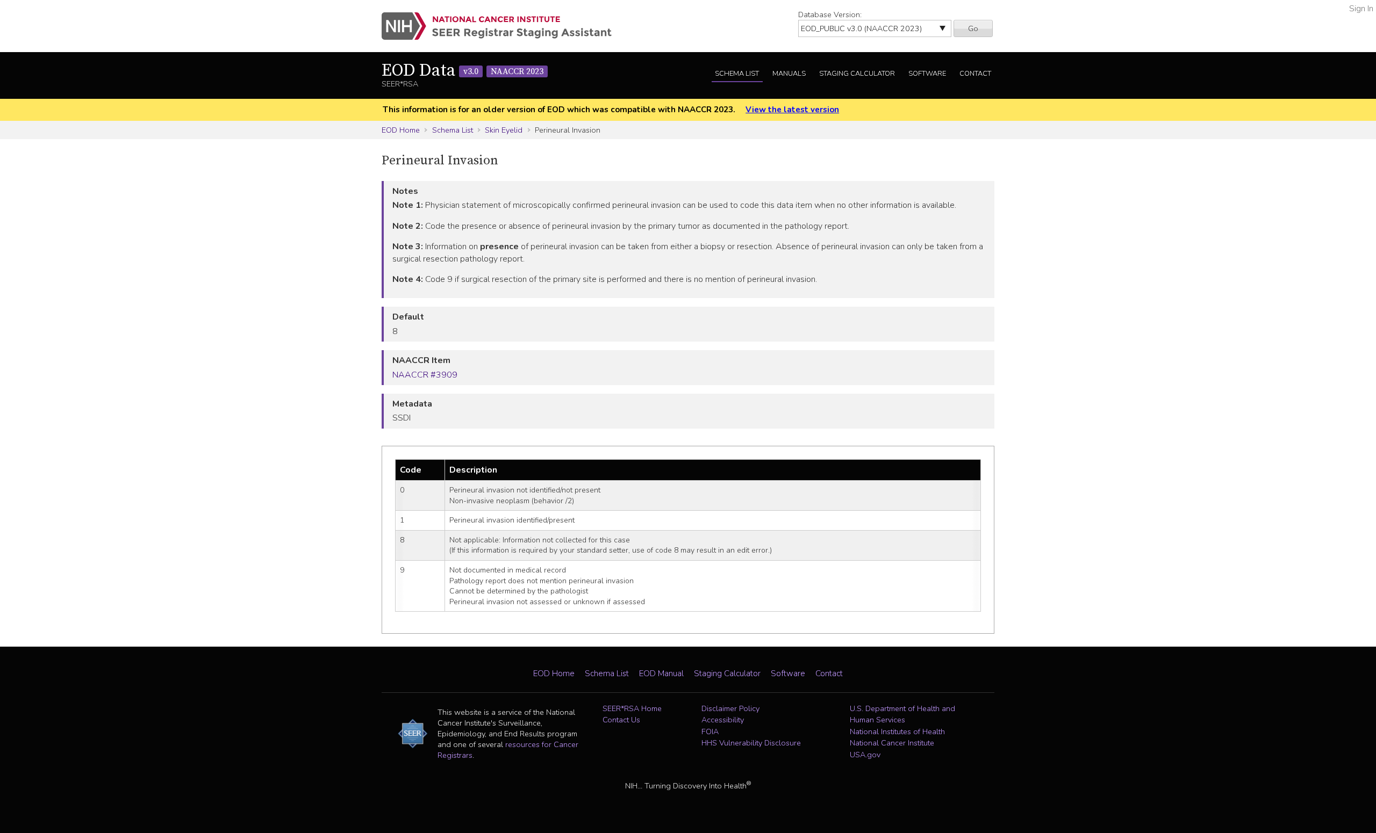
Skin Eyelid (503, 130)
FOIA (710, 731)
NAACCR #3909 (424, 375)
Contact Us (621, 719)
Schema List (737, 73)
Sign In (1361, 9)
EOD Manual (661, 673)
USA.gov (865, 754)
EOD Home (401, 130)
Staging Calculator (857, 73)
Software (927, 73)
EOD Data (462, 71)
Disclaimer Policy (730, 708)
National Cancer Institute (892, 742)
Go (973, 28)
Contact (975, 73)
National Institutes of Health (897, 731)
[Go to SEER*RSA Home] (503, 26)
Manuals (789, 73)
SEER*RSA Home (632, 708)
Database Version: (830, 14)
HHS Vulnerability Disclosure (751, 742)
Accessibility (722, 719)
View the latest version (792, 109)
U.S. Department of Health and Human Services (902, 714)
